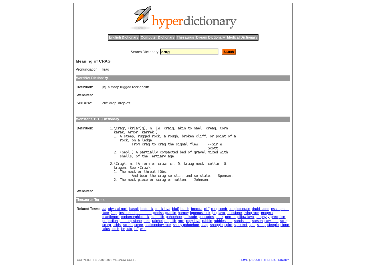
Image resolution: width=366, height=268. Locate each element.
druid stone (260, 209)
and (189, 176)
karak (119, 132)
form (146, 164)
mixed (213, 152)
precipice (278, 217)
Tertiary (158, 156)
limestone (234, 213)
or (141, 87)
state (205, 176)
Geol (126, 152)
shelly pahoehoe (186, 225)
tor (123, 229)
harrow (183, 213)
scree (138, 225)
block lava (162, 209)
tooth (115, 229)
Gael (198, 128)
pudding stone (131, 221)
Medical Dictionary (242, 37)
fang (114, 213)
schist (117, 225)
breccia (196, 209)
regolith (170, 221)
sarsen (257, 221)
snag (204, 225)
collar (214, 164)
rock (135, 87)
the (171, 144)
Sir (215, 144)
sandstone (242, 221)
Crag (120, 128)
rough (173, 136)
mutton (180, 180)
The (123, 172)
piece (143, 180)
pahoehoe (174, 217)
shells (126, 156)
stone (285, 225)
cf (172, 164)
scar (283, 221)
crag (146, 144)
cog (214, 209)
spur (252, 225)
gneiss (158, 213)
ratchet (157, 221)
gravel (200, 152)
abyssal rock (118, 209)
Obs (163, 172)
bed (183, 152)
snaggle (216, 225)
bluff (175, 209)
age (171, 156)
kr (132, 128)
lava (221, 213)
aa (104, 209)
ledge (147, 140)
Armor (133, 132)
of (230, 136)
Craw (144, 168)
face (105, 213)
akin (182, 128)
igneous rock (200, 213)
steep (115, 87)
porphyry (262, 217)
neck (200, 164)
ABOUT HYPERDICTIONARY (269, 259)
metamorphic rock (135, 217)
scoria (128, 225)
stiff (179, 176)
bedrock (146, 209)
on (134, 140)
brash (184, 209)
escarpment (280, 209)
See (133, 168)
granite (170, 213)
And (135, 176)
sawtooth (271, 221)
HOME (244, 259)
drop (112, 103)
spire (228, 225)
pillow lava (245, 217)
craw (162, 164)
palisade (190, 217)
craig (169, 128)
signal (182, 144)
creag (211, 128)
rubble (207, 221)
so (170, 176)
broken (188, 136)
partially (149, 152)
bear (144, 176)
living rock (251, 213)
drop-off (124, 103)
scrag (161, 180)
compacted (169, 152)
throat (150, 172)
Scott (213, 148)
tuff (136, 229)
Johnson (201, 180)
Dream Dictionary (210, 37)
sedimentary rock (158, 225)
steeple (273, 225)
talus (106, 229)
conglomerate (239, 209)
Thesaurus (185, 37)
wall (143, 229)
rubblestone (223, 221)
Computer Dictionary (158, 37)
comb (222, 209)
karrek (148, 132)
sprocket (240, 225)
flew (194, 144)
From (136, 144)
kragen (120, 168)
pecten (230, 217)
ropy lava (193, 221)
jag (214, 213)
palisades (206, 217)
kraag (189, 164)
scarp (106, 225)
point (221, 136)
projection (110, 221)
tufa (129, 229)
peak (219, 217)
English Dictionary (124, 37)
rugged (125, 87)
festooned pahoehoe (135, 213)
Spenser (225, 176)
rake (147, 221)
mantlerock (111, 217)
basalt (134, 209)
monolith (157, 217)
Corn (224, 128)
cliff (146, 87)
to (190, 128)
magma (267, 213)
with (224, 152)
